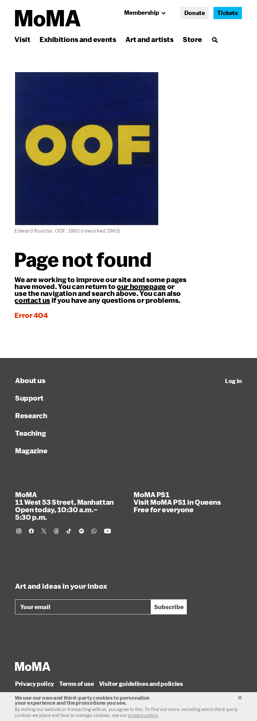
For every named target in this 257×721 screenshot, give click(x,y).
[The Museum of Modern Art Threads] (56, 531)
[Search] (214, 39)
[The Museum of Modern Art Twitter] (44, 531)
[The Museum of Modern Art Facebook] (31, 531)
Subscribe (169, 606)
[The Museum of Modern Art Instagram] (19, 531)
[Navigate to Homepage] (48, 18)
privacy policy (142, 715)
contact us (32, 300)
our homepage (141, 286)
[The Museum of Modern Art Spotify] (81, 531)
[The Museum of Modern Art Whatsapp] (94, 531)
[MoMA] (33, 666)
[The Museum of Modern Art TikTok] (69, 531)
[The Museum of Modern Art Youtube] (107, 531)
